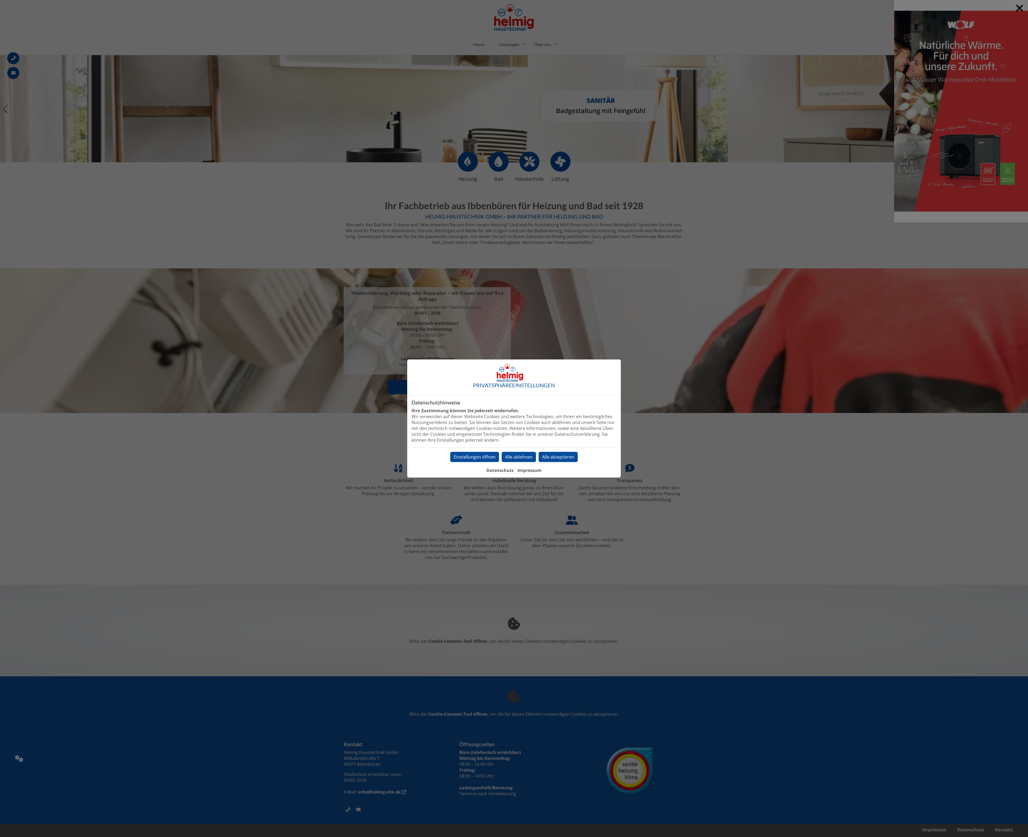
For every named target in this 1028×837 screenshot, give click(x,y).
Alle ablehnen (518, 457)
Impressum (529, 470)
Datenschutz (500, 470)
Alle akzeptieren (558, 457)
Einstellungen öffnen (475, 457)
